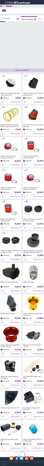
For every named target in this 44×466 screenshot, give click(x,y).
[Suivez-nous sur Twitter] (22, 458)
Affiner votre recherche (22, 70)
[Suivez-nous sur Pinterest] (32, 458)
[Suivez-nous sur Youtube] (27, 458)
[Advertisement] (22, 44)
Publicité (3, 464)
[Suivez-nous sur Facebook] (17, 458)
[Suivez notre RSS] (12, 458)
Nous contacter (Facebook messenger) (10, 461)
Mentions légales (25, 461)
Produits (9, 6)
